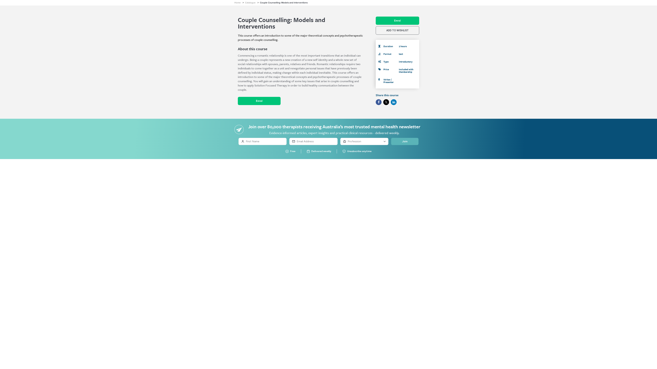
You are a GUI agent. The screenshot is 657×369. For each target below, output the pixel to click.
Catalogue (250, 2)
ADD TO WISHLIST (397, 30)
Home (237, 2)
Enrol (259, 100)
